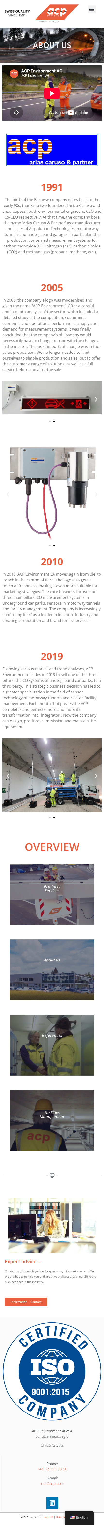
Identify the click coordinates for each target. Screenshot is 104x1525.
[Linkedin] (52, 1503)
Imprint (48, 1517)
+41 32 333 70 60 (52, 1469)
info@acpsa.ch (52, 1483)
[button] (92, 9)
